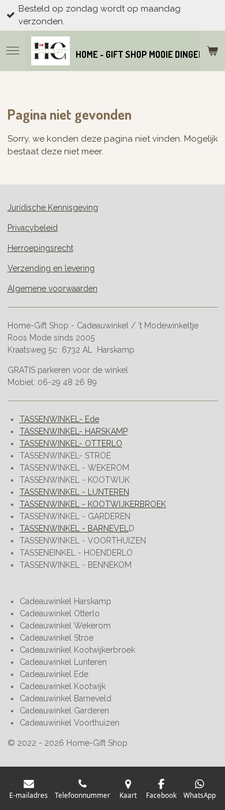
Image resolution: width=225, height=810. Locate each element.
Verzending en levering (51, 268)
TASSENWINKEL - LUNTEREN (74, 492)
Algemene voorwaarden (52, 288)
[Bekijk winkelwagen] (212, 51)
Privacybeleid (32, 227)
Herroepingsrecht (40, 248)
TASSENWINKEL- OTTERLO (71, 443)
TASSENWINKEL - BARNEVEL (74, 528)
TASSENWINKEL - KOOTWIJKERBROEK (93, 504)
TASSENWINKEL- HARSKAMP (73, 431)
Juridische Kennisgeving (52, 207)
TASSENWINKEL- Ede (59, 419)
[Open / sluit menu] (12, 51)
